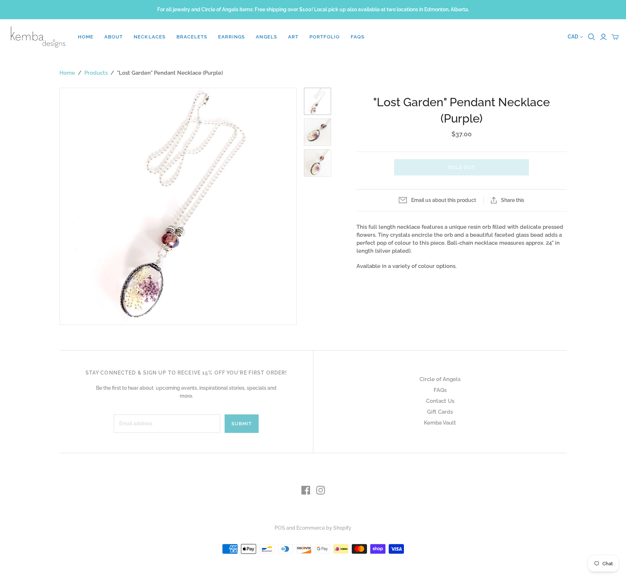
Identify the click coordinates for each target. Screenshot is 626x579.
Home (85, 37)
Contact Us (440, 401)
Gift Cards (440, 412)
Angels (266, 37)
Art (293, 37)
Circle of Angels (440, 379)
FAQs (357, 37)
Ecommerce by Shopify (323, 528)
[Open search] (591, 37)
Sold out (461, 167)
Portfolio (324, 37)
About (113, 37)
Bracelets (191, 37)
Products (96, 73)
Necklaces (149, 37)
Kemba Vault (440, 422)
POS (280, 528)
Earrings (231, 37)
